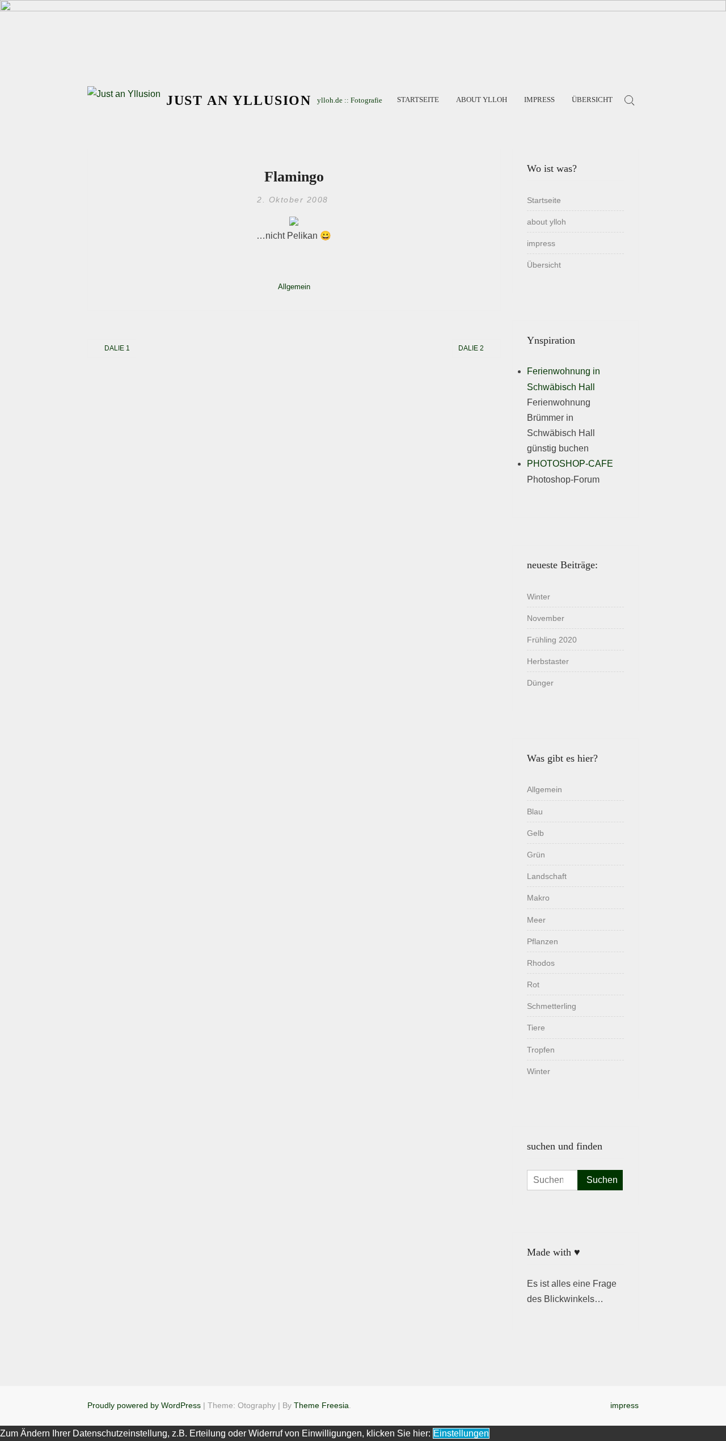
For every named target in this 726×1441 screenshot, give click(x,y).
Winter (538, 596)
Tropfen (541, 1049)
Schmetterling (551, 1006)
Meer (536, 919)
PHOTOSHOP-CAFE (570, 463)
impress (539, 99)
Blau (535, 811)
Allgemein (294, 286)
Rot (533, 984)
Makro (538, 897)
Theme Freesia (321, 1405)
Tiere (536, 1027)
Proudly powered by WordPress (144, 1405)
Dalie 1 (117, 348)
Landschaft (547, 876)
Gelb (535, 833)
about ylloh (481, 99)
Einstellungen (461, 1433)
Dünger (540, 682)
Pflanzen (542, 941)
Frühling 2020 (552, 639)
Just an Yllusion (239, 100)
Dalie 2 (471, 348)
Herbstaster (548, 661)
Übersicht (592, 99)
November (545, 618)
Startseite (418, 99)
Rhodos (541, 962)
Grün (536, 854)
